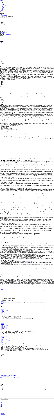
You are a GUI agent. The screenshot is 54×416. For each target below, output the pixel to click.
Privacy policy (2, 413)
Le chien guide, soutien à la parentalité (5, 44)
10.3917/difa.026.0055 (3, 339)
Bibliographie (2, 46)
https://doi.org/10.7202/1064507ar (4, 33)
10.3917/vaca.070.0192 (3, 342)
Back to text (2, 289)
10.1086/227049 (2, 336)
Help (1, 401)
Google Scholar (2, 309)
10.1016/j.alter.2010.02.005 (3, 327)
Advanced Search (2, 9)
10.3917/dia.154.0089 (3, 325)
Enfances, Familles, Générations (4, 15)
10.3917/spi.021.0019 (3, 326)
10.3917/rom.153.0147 (3, 310)
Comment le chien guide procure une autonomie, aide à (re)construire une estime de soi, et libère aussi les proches (12, 43)
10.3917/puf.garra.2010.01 (3, 328)
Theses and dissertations (3, 404)
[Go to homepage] (1, 0)
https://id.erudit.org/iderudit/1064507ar (4, 32)
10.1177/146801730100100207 (4, 312)
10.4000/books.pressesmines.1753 (4, 340)
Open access (3, 8)
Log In (2, 6)
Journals (3, 4)
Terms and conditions (3, 414)
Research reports (2, 405)
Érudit (3, 7)
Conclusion (3, 45)
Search (0, 11)
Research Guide (2, 402)
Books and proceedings (4, 5)
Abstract (2, 42)
